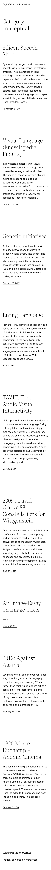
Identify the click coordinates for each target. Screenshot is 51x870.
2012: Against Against (19, 661)
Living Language (23, 315)
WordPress (31, 859)
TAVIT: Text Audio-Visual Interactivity (18, 404)
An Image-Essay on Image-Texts (22, 606)
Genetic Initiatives (24, 236)
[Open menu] (46, 4)
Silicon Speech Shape (20, 51)
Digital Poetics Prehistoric (17, 4)
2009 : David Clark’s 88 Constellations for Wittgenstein (24, 510)
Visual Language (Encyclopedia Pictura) (23, 147)
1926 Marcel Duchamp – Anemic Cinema (22, 750)
